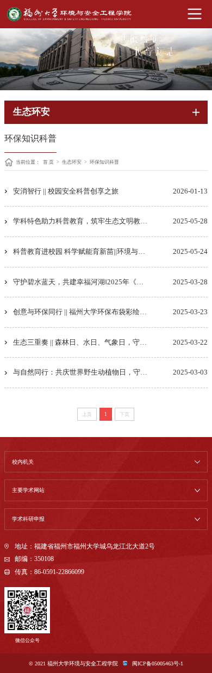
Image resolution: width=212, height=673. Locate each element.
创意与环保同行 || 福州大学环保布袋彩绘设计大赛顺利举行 (104, 312)
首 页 (48, 162)
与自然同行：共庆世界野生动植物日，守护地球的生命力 (101, 372)
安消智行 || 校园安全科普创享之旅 (66, 191)
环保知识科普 (104, 162)
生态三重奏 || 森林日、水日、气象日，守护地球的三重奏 (101, 342)
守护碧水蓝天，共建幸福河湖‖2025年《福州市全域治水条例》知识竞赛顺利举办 (110, 282)
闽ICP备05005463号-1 (157, 663)
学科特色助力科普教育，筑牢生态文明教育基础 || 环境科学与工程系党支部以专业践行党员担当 (110, 221)
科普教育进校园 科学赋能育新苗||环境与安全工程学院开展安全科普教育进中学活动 (110, 251)
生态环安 (72, 162)
